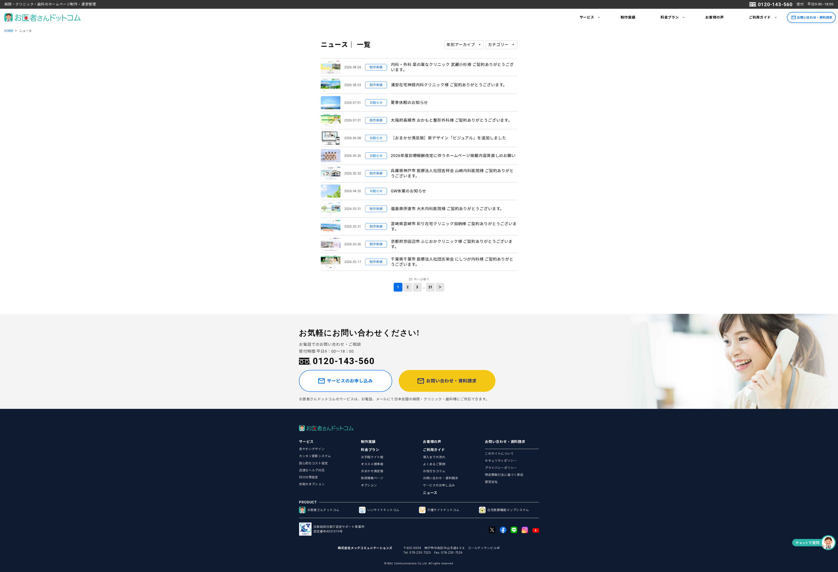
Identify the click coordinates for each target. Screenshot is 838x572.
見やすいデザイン (312, 449)
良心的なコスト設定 (313, 463)
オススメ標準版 (372, 464)
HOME (9, 31)
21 (430, 287)
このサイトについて (499, 453)
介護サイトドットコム (443, 510)
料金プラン (670, 17)
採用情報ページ (372, 478)
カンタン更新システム (315, 456)
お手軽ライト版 (372, 457)
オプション (369, 485)
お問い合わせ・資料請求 (814, 17)
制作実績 (628, 17)
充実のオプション (312, 484)
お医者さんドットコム (323, 510)
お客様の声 (714, 17)
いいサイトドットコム (383, 510)
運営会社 (491, 482)
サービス (587, 17)
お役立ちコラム (434, 471)
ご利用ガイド (760, 17)
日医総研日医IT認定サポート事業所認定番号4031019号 (338, 529)
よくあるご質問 (434, 464)
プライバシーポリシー (501, 468)
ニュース (430, 493)
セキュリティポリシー (501, 460)
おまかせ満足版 (372, 471)
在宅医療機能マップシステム (508, 510)
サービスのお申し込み (350, 381)
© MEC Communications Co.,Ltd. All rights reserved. (419, 563)
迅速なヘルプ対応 (312, 470)
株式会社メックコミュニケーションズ (365, 548)
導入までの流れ (434, 457)
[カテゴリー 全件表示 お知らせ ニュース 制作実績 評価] (501, 44)
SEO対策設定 (308, 477)
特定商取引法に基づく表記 (504, 475)
